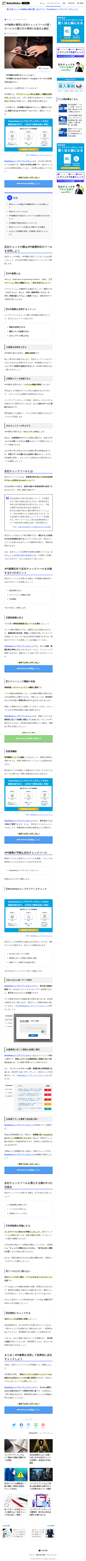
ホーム (42, 3)
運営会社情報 (40, 1555)
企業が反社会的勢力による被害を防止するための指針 (34, 527)
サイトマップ (52, 1555)
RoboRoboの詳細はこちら (29, 184)
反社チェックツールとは (18, 211)
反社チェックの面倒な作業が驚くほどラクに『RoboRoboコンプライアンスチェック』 (44, 9)
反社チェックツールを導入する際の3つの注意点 (27, 227)
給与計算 (71, 3)
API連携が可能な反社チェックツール (23, 223)
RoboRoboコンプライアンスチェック (41, 155)
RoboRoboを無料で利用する (29, 738)
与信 (63, 3)
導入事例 (80, 3)
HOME (44, 1550)
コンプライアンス (53, 3)
